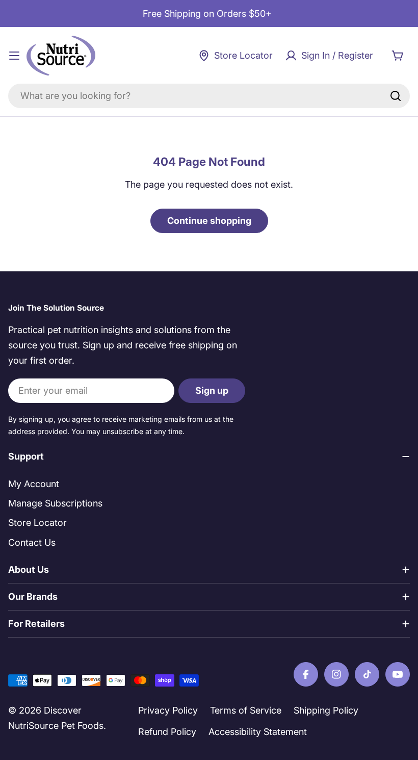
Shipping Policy (326, 710)
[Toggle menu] (14, 55)
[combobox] (209, 96)
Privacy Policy (168, 710)
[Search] (395, 96)
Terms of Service (245, 710)
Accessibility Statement (257, 731)
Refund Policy (167, 731)
